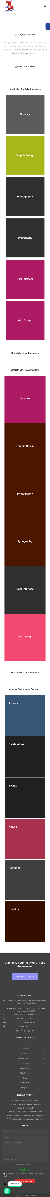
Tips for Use (25, 1073)
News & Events (24, 1058)
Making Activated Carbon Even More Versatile (25, 1115)
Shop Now (25, 1088)
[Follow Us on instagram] (29, 1031)
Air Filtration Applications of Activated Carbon (25, 1119)
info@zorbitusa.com (27, 1022)
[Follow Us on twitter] (33, 1031)
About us (25, 1049)
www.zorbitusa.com (26, 1026)
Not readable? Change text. (25, 1164)
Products (24, 1053)
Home (25, 1044)
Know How (24, 1068)
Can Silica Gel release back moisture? (25, 1101)
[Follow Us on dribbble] (17, 1031)
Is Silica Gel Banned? (25, 1108)
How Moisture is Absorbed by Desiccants (25, 1104)
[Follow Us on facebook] (21, 1031)
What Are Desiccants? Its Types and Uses (25, 1112)
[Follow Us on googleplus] (25, 1031)
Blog (25, 1078)
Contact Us (25, 1083)
